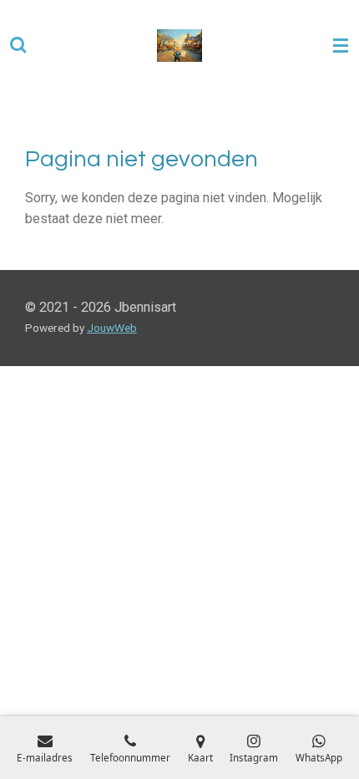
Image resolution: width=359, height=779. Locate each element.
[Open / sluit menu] (340, 46)
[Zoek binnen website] (18, 46)
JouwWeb (112, 327)
